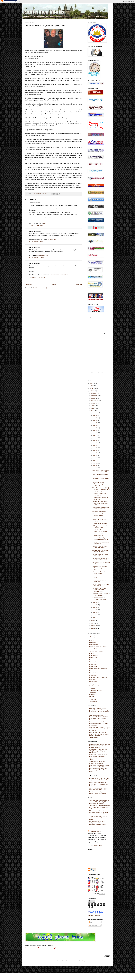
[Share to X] (56, 194)
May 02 (95, 617)
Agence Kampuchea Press (97, 636)
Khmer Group (93, 664)
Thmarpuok (92, 692)
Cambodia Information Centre (98, 646)
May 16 (95, 450)
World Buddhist (93, 697)
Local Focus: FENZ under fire (98, 782)
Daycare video (52, 239)
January (93, 628)
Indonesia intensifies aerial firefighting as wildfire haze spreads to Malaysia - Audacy (97, 823)
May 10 (95, 465)
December (94, 393)
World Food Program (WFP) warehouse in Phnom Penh (101, 488)
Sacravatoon (93, 681)
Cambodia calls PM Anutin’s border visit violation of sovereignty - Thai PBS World (99, 728)
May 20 (95, 440)
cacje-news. (92, 642)
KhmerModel (93, 675)
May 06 (95, 607)
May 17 (95, 448)
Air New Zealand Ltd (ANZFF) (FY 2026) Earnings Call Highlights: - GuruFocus (99, 751)
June (92, 408)
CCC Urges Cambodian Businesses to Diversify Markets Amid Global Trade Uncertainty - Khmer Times (98, 717)
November (94, 395)
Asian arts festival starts (99, 511)
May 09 (95, 468)
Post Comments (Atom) (40, 287)
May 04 (95, 612)
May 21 (95, 438)
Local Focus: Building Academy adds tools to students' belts (98, 788)
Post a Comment (32, 281)
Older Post (79, 284)
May (92, 410)
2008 (91, 391)
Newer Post (29, 284)
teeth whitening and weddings (59, 274)
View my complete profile (95, 845)
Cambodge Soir (93, 644)
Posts (91, 922)
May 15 (95, 453)
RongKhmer (92, 679)
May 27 (95, 423)
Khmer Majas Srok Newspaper (98, 668)
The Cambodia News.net (96, 686)
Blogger (84, 961)
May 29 (95, 418)
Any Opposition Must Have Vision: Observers (100, 550)
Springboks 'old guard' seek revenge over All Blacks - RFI (97, 762)
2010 (91, 386)
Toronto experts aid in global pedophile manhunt (100, 507)
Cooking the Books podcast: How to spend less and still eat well (99, 779)
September (94, 400)
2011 (91, 383)
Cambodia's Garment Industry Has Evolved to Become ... (100, 497)
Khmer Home (93, 666)
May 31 (95, 413)
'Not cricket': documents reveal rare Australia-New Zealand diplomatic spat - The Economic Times (98, 757)
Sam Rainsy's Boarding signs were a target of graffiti (100, 470)
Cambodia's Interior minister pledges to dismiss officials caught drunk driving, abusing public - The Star (99, 711)
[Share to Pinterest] (59, 194)
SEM (44, 223)
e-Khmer (91, 653)
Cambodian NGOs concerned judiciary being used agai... (101, 563)
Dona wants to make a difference (99, 580)
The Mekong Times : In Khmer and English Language (99, 484)
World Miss (92, 699)
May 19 (95, 443)
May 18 (95, 445)
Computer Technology (94, 915)
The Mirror (92, 688)
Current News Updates (96, 651)
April (92, 620)
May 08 (95, 602)
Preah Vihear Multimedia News (98, 677)
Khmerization (93, 673)
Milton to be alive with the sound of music (99, 572)
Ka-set (91, 660)
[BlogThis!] (54, 194)
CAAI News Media (95, 831)
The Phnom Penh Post (95, 690)
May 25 (95, 428)
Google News (93, 657)
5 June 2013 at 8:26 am (36, 241)
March (93, 623)
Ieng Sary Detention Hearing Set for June (100, 542)
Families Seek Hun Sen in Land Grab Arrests (99, 546)
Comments (93, 925)
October (93, 398)
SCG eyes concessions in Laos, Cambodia (99, 526)
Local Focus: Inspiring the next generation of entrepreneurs (98, 792)
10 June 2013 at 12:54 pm (37, 277)
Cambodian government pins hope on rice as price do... (100, 522)
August (93, 403)
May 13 (95, 458)
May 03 (95, 615)
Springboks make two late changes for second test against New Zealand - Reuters (99, 745)
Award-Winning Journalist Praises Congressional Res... (99, 568)
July (92, 405)
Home (54, 284)
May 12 (95, 460)
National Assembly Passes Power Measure (100, 534)
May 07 (95, 605)
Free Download (93, 655)
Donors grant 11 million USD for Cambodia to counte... (100, 559)
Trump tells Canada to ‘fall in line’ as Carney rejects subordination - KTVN (99, 817)
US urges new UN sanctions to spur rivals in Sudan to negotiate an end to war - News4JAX (98, 812)
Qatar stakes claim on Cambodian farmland (99, 598)
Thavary (91, 684)
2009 (91, 388)
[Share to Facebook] (57, 194)
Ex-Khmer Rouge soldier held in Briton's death (101, 594)
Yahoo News (93, 701)
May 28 (95, 420)
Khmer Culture (93, 662)
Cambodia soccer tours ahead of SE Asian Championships (99, 589)
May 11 (95, 463)
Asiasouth (92, 638)
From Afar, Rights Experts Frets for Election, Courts (100, 538)
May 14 (95, 455)
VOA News (92, 694)
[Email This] (52, 194)
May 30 (95, 415)
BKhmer (91, 640)
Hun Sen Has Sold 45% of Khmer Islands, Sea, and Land (100, 503)
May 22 (95, 435)
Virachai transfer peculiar (99, 519)
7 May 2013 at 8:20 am (36, 225)
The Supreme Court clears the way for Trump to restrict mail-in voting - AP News (99, 807)
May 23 (95, 433)
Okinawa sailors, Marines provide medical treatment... (99, 515)
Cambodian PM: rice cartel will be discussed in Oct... (100, 530)
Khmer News (93, 670)
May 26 (95, 425)
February (94, 625)
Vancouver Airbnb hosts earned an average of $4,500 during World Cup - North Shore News (99, 802)
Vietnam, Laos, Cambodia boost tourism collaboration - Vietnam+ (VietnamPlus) (98, 723)
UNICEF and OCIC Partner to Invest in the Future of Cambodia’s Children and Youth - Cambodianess (99, 735)
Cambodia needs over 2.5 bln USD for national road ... (101, 492)
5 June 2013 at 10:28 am (36, 257)
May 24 (95, 430)
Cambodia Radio (94, 649)
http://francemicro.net (42, 255)
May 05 (95, 610)
